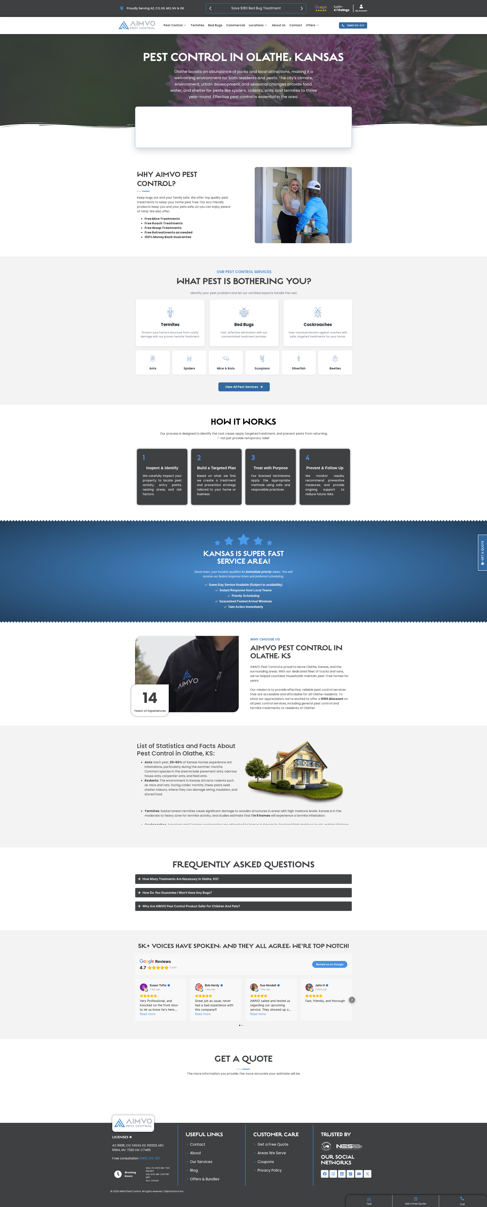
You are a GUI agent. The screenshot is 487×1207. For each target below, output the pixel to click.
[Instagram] (333, 1174)
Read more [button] (147, 1014)
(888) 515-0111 (149, 1158)
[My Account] (361, 6)
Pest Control (173, 25)
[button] (210, 8)
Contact (295, 25)
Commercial (235, 25)
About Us (279, 25)
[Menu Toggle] (369, 1200)
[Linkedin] (342, 1174)
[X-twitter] (367, 1174)
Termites (197, 25)
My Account (361, 10)
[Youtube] (359, 1174)
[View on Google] (143, 987)
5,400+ (338, 7)
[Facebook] (325, 1174)
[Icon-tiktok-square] (350, 1174)
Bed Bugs (215, 25)
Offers (310, 25)
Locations (256, 25)
